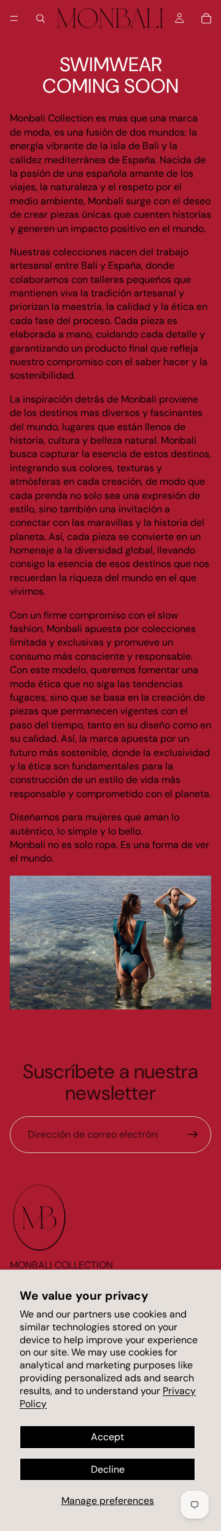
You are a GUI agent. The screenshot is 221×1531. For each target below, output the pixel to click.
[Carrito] (206, 18)
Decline (108, 1469)
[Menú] (14, 18)
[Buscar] (40, 18)
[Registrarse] (193, 1134)
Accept (107, 1436)
